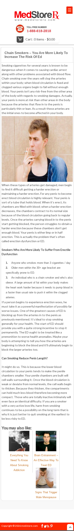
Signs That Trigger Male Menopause (46, 495)
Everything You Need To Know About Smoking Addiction (19, 463)
